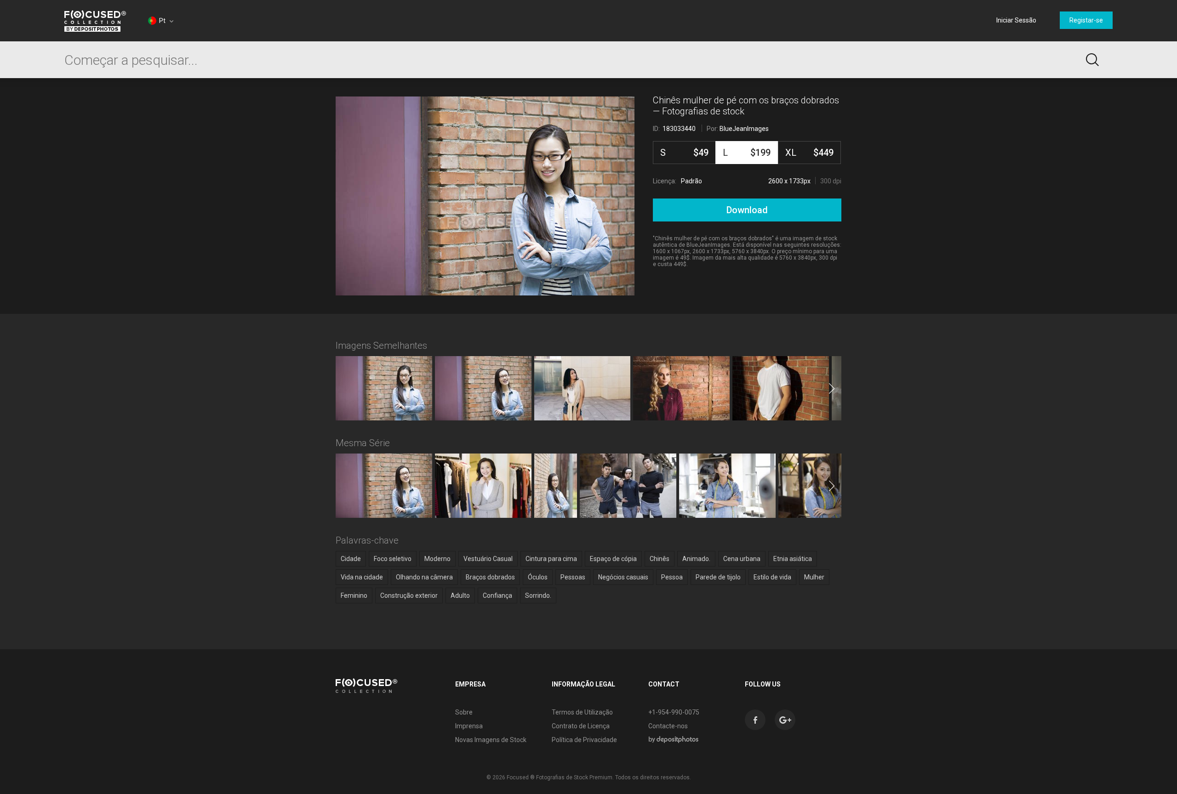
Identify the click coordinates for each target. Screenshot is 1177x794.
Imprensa (469, 726)
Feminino (354, 595)
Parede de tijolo (718, 577)
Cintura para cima (551, 558)
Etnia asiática (792, 558)
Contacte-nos (668, 726)
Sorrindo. (538, 595)
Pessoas (572, 577)
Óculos (538, 577)
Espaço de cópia (613, 558)
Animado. (696, 558)
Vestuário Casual (488, 558)
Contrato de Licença (581, 726)
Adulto (460, 595)
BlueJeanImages (744, 128)
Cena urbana (741, 558)
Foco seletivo (392, 558)
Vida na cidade (362, 577)
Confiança (497, 595)
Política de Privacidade (584, 739)
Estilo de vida (772, 577)
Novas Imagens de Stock (490, 739)
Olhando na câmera (424, 577)
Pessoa (672, 577)
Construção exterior (409, 595)
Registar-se (1086, 20)
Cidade (351, 558)
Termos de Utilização (582, 712)
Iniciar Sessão (1016, 20)
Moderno (437, 558)
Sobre (464, 712)
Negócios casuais (623, 577)
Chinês (659, 558)
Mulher (814, 577)
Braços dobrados (490, 577)
